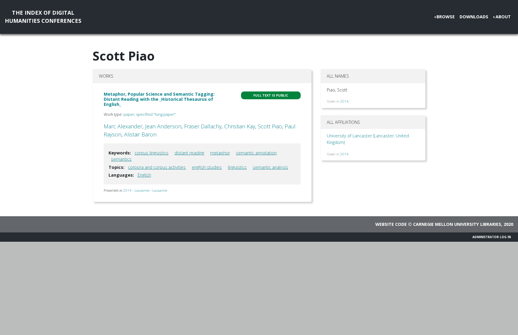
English (144, 175)
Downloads (474, 16)
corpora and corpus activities (157, 167)
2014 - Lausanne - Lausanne (145, 190)
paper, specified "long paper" (150, 114)
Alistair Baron (140, 134)
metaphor (220, 153)
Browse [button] (445, 16)
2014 (344, 101)
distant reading (189, 153)
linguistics (237, 167)
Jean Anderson (163, 126)
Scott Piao (270, 126)
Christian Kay (239, 126)
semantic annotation (256, 153)
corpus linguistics (151, 153)
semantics (121, 159)
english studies (207, 167)
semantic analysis (270, 167)
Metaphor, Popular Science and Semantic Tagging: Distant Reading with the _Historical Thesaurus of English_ (159, 99)
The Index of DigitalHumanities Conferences (43, 16)
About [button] (503, 16)
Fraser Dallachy (203, 126)
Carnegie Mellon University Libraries (457, 224)
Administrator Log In (491, 237)
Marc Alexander (123, 126)
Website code (391, 224)
